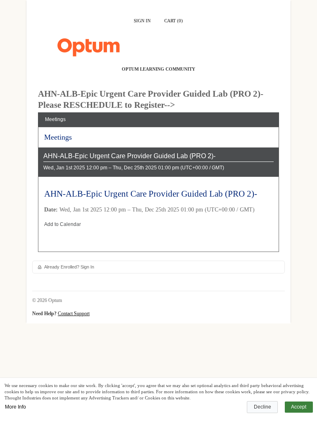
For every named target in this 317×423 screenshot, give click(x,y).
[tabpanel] (158, 192)
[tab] (158, 119)
